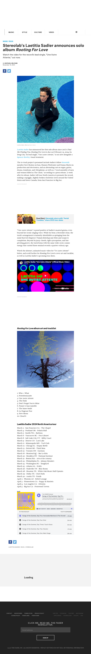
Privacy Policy (39, 613)
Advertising (18, 613)
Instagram (79, 613)
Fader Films (35, 615)
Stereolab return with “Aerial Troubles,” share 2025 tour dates (52, 219)
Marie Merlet (32, 145)
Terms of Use (28, 613)
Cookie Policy (15, 615)
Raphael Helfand (11, 63)
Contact (9, 613)
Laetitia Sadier (23, 150)
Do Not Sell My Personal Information (69, 648)
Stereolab (65, 162)
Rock (11, 41)
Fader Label (26, 615)
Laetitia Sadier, (14, 547)
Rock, (23, 547)
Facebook (63, 613)
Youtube (71, 613)
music (5, 41)
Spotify (76, 615)
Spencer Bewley (23, 157)
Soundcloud (67, 615)
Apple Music (57, 615)
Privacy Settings (47, 648)
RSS (82, 615)
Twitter (55, 613)
